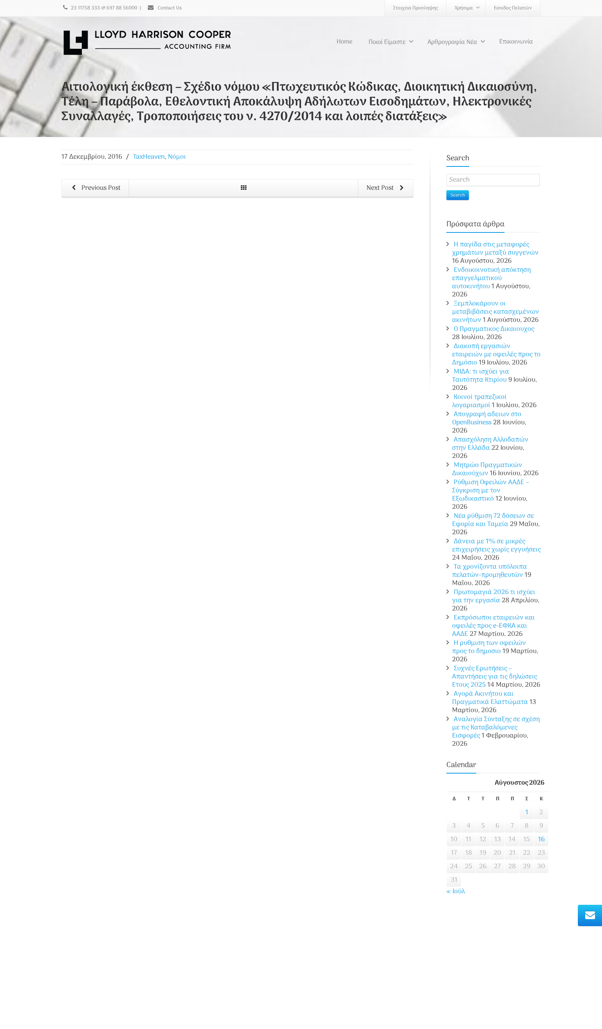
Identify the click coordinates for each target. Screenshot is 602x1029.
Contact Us (169, 8)
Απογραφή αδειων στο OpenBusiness (486, 418)
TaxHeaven (149, 157)
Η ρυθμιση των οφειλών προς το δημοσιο (489, 647)
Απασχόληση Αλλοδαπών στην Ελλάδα (490, 444)
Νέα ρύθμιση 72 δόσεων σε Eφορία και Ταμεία (493, 520)
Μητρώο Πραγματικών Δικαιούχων (487, 469)
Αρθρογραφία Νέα (452, 42)
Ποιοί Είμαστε (387, 42)
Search (457, 195)
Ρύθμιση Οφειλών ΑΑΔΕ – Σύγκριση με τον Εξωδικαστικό (490, 490)
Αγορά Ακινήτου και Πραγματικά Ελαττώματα (490, 698)
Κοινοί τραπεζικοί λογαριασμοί (479, 401)
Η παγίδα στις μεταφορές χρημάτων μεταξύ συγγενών (495, 248)
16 (541, 839)
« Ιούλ (455, 891)
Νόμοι (177, 157)
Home (345, 42)
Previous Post (100, 188)
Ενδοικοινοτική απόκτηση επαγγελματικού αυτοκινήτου (491, 278)
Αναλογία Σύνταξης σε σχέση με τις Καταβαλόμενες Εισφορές (496, 727)
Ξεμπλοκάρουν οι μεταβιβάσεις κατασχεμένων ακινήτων (495, 312)
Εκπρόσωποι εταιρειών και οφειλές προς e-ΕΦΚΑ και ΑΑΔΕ (493, 626)
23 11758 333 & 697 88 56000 (104, 8)
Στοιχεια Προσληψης (415, 8)
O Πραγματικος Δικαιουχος (494, 329)
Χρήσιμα (464, 8)
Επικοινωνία (516, 42)
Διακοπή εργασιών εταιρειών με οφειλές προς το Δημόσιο (496, 354)
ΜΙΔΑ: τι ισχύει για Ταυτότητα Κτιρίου (480, 376)
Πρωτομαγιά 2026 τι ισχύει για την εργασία (493, 596)
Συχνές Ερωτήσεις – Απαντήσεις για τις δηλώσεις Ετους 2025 (494, 676)
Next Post (381, 188)
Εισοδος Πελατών (513, 8)
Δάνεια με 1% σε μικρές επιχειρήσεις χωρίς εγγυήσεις (496, 545)
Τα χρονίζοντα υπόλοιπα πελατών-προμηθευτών (489, 571)
